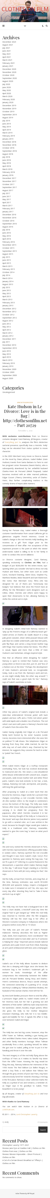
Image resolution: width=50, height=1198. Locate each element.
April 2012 (6, 329)
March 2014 (7, 278)
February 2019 (8, 135)
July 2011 (6, 342)
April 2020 (6, 93)
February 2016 (8, 242)
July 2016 (6, 229)
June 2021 (6, 51)
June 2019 (6, 123)
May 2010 (6, 354)
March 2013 (7, 299)
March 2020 (7, 96)
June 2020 (6, 87)
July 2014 (6, 275)
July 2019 (6, 120)
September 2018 (9, 151)
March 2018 (7, 169)
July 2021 (6, 48)
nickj (7, 1122)
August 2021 (7, 45)
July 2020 (6, 84)
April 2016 (6, 239)
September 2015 (9, 251)
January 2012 (7, 336)
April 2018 (6, 166)
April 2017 (6, 202)
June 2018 (6, 160)
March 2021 (7, 60)
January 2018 (7, 175)
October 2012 (8, 314)
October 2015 (8, 248)
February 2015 (8, 269)
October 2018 (8, 148)
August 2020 (7, 81)
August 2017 (7, 190)
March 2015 (7, 266)
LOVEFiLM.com (8, 1109)
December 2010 (9, 345)
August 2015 (7, 254)
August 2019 (7, 117)
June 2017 (6, 196)
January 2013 (7, 305)
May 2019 (6, 126)
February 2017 (8, 208)
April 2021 (6, 57)
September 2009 (9, 375)
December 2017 (9, 178)
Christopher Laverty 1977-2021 (15, 1145)
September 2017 (9, 187)
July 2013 (6, 287)
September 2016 (9, 223)
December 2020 (9, 69)
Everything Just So (13, 442)
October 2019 (8, 111)
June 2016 (6, 232)
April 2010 (6, 357)
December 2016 (9, 214)
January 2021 (7, 66)
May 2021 (6, 54)
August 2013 (7, 284)
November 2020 (9, 72)
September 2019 (9, 114)
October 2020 (8, 75)
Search (43, 1130)
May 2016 (6, 236)
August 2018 (7, 154)
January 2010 (7, 366)
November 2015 (9, 245)
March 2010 (7, 360)
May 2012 (6, 326)
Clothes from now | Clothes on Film (17, 1151)
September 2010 (9, 348)
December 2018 (9, 142)
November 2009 (9, 369)
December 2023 (9, 42)
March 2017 (7, 205)
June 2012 (6, 323)
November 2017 (9, 181)
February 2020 (8, 99)
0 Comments (43, 1122)
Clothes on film (25, 9)
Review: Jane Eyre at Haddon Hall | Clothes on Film (23, 1148)
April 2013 (6, 296)
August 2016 (7, 226)
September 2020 (9, 78)
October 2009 (8, 372)
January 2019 (7, 139)
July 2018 (6, 157)
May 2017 (6, 199)
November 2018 (9, 145)
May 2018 (6, 163)
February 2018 (8, 172)
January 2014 (7, 281)
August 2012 (7, 320)
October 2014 (8, 272)
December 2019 (9, 105)
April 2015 (6, 263)
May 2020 (6, 90)
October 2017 (8, 184)
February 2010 (8, 363)
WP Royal (30, 1193)
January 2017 (7, 211)
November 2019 (9, 108)
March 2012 (7, 333)
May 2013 (6, 293)
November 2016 (9, 217)
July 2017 (6, 193)
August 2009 (7, 378)
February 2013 (8, 302)
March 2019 (7, 132)
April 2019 (6, 129)
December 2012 (9, 308)
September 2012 (9, 317)
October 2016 (8, 220)
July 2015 (6, 257)
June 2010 (6, 351)
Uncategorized (8, 392)
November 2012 (9, 311)
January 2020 (7, 102)
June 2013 (6, 290)
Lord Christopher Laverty (26, 1114)
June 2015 (6, 260)
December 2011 (9, 339)
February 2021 (8, 63)
